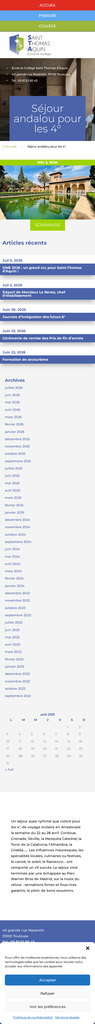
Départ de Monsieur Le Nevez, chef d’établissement (33, 294)
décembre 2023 (17, 593)
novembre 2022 (17, 681)
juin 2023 (12, 630)
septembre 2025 (18, 461)
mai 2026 (12, 402)
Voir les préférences (47, 1006)
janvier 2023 (14, 666)
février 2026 (14, 424)
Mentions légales (67, 1017)
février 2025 (14, 505)
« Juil (9, 769)
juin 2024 (12, 549)
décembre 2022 (17, 674)
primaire (47, 15)
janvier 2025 (14, 512)
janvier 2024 (15, 586)
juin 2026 (12, 395)
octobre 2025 (15, 453)
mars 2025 (13, 498)
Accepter (47, 980)
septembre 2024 (18, 542)
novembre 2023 (17, 600)
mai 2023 (12, 637)
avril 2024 (12, 564)
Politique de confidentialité (33, 1017)
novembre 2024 (17, 527)
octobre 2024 (15, 534)
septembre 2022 (18, 696)
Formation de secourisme (25, 359)
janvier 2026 (14, 432)
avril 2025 (12, 490)
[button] (87, 948)
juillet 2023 (13, 622)
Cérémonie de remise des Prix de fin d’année (42, 338)
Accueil (47, 5)
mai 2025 (12, 483)
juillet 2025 (13, 468)
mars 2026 (13, 417)
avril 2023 (12, 644)
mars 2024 (13, 571)
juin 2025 (12, 475)
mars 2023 (13, 652)
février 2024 (14, 578)
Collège (47, 26)
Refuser (47, 993)
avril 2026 (12, 410)
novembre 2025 (17, 446)
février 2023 (14, 659)
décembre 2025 (17, 439)
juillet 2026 (14, 388)
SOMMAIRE (47, 225)
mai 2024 (12, 556)
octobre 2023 (15, 608)
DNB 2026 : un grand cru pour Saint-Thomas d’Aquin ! (42, 269)
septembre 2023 (18, 615)
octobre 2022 (15, 688)
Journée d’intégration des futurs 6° (33, 317)
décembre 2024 (17, 520)
